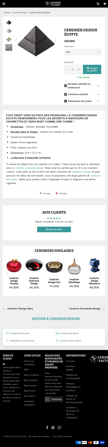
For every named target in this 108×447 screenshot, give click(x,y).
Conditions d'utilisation (29, 403)
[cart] (105, 4)
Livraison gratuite (78, 94)
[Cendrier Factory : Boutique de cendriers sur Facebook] (47, 428)
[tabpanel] (9, 22)
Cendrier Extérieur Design (34, 281)
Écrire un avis (54, 229)
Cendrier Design (20, 13)
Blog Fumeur (30, 385)
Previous (16, 40)
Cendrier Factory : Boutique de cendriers (30, 436)
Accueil (7, 13)
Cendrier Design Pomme (14, 281)
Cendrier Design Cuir (54, 280)
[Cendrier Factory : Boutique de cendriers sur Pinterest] (53, 428)
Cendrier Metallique (74, 280)
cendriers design (81, 171)
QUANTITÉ (69, 62)
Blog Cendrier (31, 380)
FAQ (26, 369)
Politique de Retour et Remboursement (74, 399)
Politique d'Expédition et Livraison (73, 386)
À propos (70, 361)
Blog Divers (30, 391)
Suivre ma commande (29, 363)
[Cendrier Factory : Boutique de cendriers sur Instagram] (59, 428)
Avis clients (29, 396)
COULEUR (68, 47)
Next (55, 40)
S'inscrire (56, 399)
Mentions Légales (70, 368)
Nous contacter (31, 375)
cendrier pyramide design (29, 168)
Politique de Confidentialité (73, 376)
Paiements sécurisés (80, 101)
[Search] (98, 4)
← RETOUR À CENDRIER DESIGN (54, 319)
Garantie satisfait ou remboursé (79, 86)
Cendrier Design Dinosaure (94, 281)
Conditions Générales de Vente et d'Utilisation (72, 412)
